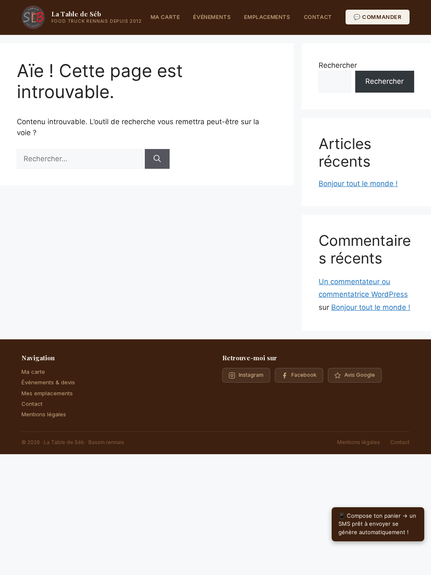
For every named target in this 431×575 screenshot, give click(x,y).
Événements (212, 17)
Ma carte (165, 17)
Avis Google (359, 375)
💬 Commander (378, 17)
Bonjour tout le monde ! (358, 183)
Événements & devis (48, 382)
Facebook (304, 375)
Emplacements (267, 17)
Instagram (251, 375)
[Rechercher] (157, 159)
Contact (318, 17)
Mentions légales (43, 414)
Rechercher (338, 65)
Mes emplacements (47, 393)
